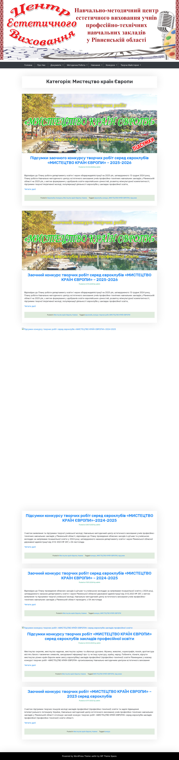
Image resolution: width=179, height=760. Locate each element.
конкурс (105, 198)
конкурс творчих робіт (101, 315)
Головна (28, 65)
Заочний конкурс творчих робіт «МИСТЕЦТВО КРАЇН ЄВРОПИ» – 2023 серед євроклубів (89, 693)
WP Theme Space (108, 756)
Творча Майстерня (130, 65)
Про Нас (41, 65)
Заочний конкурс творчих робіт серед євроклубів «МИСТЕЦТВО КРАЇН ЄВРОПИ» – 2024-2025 (89, 575)
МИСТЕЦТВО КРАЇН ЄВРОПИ (119, 198)
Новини (84, 198)
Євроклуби (51, 198)
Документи (56, 65)
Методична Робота (76, 65)
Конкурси (110, 65)
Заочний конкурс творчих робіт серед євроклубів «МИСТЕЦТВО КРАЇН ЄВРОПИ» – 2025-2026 (89, 277)
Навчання (95, 65)
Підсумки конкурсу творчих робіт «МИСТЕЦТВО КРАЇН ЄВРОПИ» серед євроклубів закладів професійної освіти (89, 636)
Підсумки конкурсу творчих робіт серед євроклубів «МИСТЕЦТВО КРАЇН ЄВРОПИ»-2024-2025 (89, 518)
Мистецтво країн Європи (72, 198)
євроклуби (98, 198)
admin (98, 167)
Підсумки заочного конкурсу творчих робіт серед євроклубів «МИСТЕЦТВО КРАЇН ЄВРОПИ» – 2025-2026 (89, 160)
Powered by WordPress (73, 756)
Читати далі (30, 189)
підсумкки (118, 674)
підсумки (133, 198)
